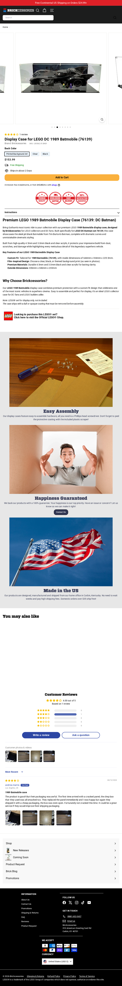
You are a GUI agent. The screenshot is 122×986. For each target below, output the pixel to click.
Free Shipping (17, 165)
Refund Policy (53, 976)
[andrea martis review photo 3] (46, 818)
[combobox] (28, 17)
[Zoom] (102, 119)
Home (6, 27)
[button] (12, 134)
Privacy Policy (69, 976)
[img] (12, 780)
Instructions (11, 212)
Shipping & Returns (30, 913)
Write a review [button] (41, 735)
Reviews (25, 921)
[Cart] (44, 10)
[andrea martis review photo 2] (29, 818)
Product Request (29, 926)
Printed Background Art (16, 154)
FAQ (23, 917)
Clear (35, 154)
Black (45, 154)
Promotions (26, 908)
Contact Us (61, 512)
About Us (25, 900)
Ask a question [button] (81, 735)
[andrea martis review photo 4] (63, 818)
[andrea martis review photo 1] (12, 818)
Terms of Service (87, 976)
